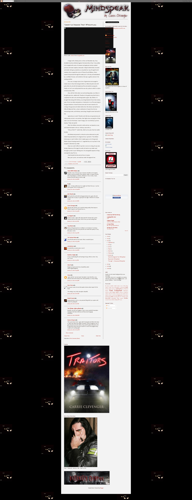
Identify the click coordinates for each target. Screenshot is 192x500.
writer (113, 299)
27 (105, 285)
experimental (119, 288)
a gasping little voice (111, 217)
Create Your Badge (108, 147)
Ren (119, 296)
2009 (108, 268)
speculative (113, 298)
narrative (113, 295)
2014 (108, 236)
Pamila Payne (125, 295)
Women (110, 299)
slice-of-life (75, 163)
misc (121, 293)
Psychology (116, 296)
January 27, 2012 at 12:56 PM (73, 250)
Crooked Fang (111, 287)
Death (126, 287)
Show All (126, 230)
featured (126, 288)
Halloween (125, 290)
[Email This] (84, 162)
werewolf (107, 299)
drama (113, 288)
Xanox (121, 299)
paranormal (107, 296)
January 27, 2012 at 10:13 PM (73, 280)
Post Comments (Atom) (75, 338)
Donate (110, 288)
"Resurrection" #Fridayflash (114, 259)
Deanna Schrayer (71, 320)
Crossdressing (122, 287)
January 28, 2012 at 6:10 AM (73, 293)
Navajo (116, 295)
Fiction (106, 290)
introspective (125, 292)
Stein (118, 298)
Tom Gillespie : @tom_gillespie (74, 308)
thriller (126, 298)
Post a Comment (69, 333)
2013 (108, 238)
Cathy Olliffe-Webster (72, 170)
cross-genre (116, 287)
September (110, 242)
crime (106, 287)
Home (82, 336)
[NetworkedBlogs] (117, 195)
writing (116, 299)
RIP (120, 296)
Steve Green (70, 285)
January (110, 255)
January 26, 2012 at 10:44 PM (74, 189)
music (106, 295)
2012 (108, 240)
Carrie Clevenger (71, 205)
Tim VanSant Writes (72, 237)
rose (108, 218)
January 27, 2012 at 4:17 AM (73, 221)
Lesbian (106, 293)
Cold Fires (125, 285)
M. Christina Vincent (115, 293)
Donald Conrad (71, 298)
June (109, 246)
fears (123, 288)
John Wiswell (70, 194)
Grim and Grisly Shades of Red (113, 221)
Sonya (69, 275)
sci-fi (127, 296)
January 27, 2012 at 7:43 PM (73, 270)
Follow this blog (116, 197)
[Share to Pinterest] (90, 162)
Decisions (107, 288)
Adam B (69, 265)
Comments (109, 308)
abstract (108, 285)
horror (113, 292)
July (109, 244)
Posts (108, 305)
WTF (119, 299)
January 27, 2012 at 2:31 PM (73, 260)
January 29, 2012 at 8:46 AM (73, 315)
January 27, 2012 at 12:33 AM (73, 211)
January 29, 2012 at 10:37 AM (74, 329)
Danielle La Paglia (71, 254)
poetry (112, 296)
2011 (108, 264)
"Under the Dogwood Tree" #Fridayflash (116, 257)
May (109, 249)
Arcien (121, 285)
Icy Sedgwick (70, 215)
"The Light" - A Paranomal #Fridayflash (116, 261)
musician (109, 295)
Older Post (98, 336)
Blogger (102, 488)
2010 (108, 266)
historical (107, 292)
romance (123, 296)
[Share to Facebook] (89, 162)
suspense (121, 298)
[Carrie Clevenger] (106, 145)
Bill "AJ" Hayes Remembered (113, 225)
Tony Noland (70, 226)
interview (121, 292)
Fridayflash (70, 163)
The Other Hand (110, 228)
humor (117, 292)
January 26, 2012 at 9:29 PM (73, 179)
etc (115, 288)
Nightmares (120, 295)
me (119, 293)
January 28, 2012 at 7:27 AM (73, 303)
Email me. (107, 43)
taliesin (72, 55)
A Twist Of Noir (110, 224)
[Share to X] (87, 162)
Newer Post (66, 336)
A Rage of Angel (110, 220)
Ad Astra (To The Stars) (112, 227)
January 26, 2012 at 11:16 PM (73, 201)
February (110, 253)
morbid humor (125, 293)
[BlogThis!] (86, 162)
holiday (110, 292)
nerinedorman (71, 246)
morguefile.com (80, 55)
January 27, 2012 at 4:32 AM (73, 233)
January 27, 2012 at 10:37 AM (73, 241)
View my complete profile (111, 37)
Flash (111, 290)
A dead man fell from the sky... (114, 214)
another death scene (115, 285)
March (109, 251)
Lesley (109, 293)
